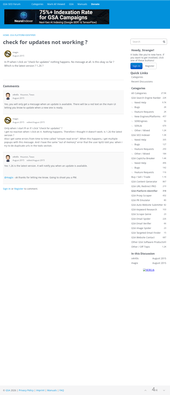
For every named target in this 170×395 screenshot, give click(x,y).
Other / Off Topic (148, 246)
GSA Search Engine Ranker (148, 97)
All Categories (148, 93)
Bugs (150, 107)
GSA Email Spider (148, 218)
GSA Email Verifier (148, 223)
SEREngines (150, 121)
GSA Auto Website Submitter (148, 204)
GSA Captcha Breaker (148, 158)
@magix (8, 177)
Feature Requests (150, 111)
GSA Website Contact (148, 237)
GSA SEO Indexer (148, 135)
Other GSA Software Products (148, 242)
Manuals (82, 4)
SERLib (150, 125)
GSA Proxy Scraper (148, 195)
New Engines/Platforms (150, 116)
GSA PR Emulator (148, 200)
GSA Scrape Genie (148, 214)
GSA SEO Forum (11, 4)
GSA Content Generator (148, 181)
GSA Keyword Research (148, 209)
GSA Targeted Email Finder (148, 232)
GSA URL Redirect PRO (148, 186)
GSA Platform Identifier (148, 190)
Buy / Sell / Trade (148, 176)
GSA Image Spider (148, 228)
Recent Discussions (142, 81)
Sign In (7, 188)
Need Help (150, 102)
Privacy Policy (26, 390)
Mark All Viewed (56, 4)
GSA (71, 4)
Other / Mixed (150, 130)
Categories (37, 4)
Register (18, 188)
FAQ (61, 390)
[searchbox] (148, 42)
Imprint (40, 390)
